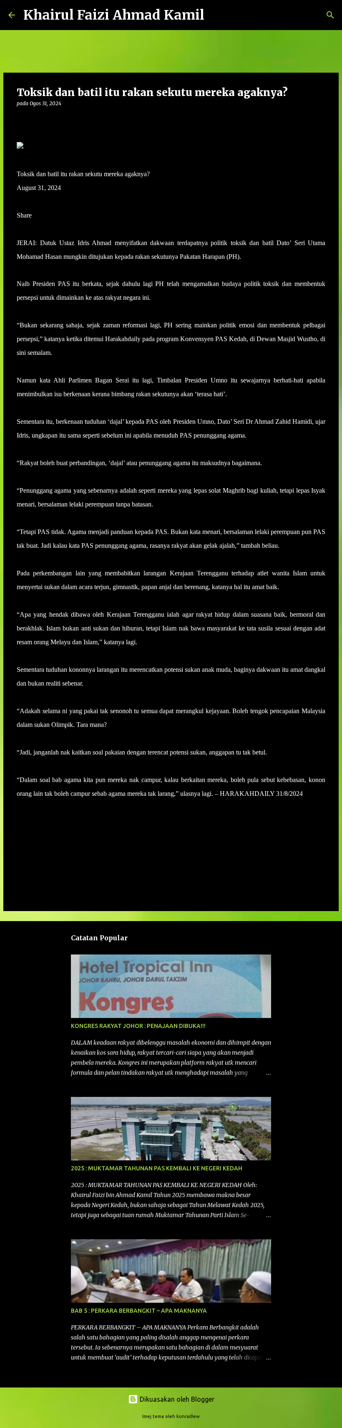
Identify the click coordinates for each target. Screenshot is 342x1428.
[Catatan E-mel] (22, 808)
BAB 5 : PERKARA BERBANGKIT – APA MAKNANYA (139, 1310)
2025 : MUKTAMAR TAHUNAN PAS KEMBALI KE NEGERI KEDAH (156, 1168)
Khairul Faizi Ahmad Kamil (113, 15)
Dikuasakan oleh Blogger (176, 1399)
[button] (22, 120)
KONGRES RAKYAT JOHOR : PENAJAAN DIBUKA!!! (138, 1026)
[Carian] (216, 15)
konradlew (188, 1416)
